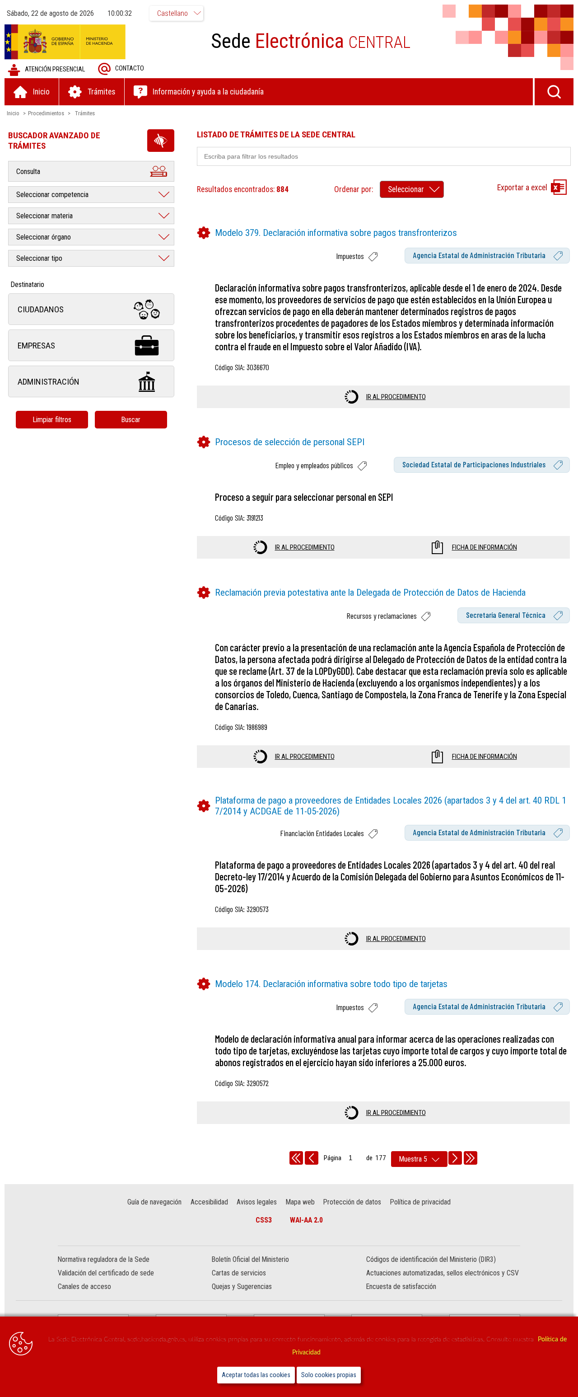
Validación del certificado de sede (106, 1273)
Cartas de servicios (239, 1273)
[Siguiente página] (455, 1158)
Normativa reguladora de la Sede (103, 1259)
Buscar (130, 419)
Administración (48, 381)
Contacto (129, 68)
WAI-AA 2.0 (306, 1220)
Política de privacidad (420, 1202)
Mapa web (300, 1202)
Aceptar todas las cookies (256, 1375)
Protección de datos (352, 1202)
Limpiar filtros (52, 419)
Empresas (36, 345)
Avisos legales (257, 1202)
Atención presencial (55, 69)
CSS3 (264, 1220)
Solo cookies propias (328, 1375)
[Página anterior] (311, 1158)
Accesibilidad (209, 1202)
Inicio (13, 113)
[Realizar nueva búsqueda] (554, 92)
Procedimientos (46, 113)
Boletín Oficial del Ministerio (250, 1259)
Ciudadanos (41, 309)
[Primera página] (296, 1158)
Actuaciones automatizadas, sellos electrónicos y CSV (442, 1273)
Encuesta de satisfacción (401, 1286)
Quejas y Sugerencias (242, 1286)
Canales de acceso (84, 1286)
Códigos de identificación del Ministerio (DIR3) (431, 1259)
